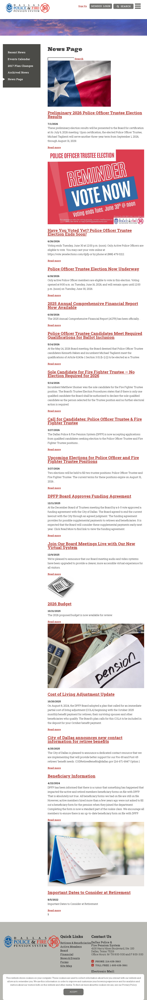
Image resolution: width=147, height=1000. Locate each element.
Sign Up (82, 6)
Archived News (18, 72)
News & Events (70, 958)
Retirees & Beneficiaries (75, 943)
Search (79, 58)
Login (100, 6)
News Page (15, 79)
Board (64, 950)
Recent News (16, 52)
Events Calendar (19, 59)
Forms (64, 962)
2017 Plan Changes (20, 66)
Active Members (71, 946)
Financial (66, 954)
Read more (54, 147)
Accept (73, 992)
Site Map (66, 966)
